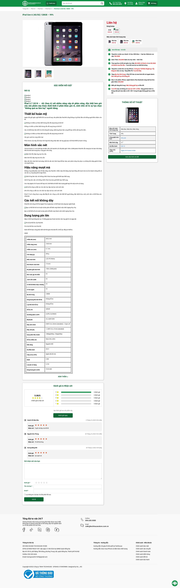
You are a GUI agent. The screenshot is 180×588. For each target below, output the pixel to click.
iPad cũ (33, 9)
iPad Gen (40, 9)
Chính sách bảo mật (142, 546)
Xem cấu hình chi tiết (132, 157)
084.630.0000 (90, 520)
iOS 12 (123, 146)
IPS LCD (123, 138)
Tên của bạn (28, 486)
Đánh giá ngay (63, 415)
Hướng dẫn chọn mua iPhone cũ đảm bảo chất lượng (110, 549)
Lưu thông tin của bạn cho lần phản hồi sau (38, 494)
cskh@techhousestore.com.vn (97, 526)
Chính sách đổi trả (142, 557)
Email (26, 490)
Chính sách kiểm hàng (143, 554)
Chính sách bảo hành (142, 559)
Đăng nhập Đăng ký (141, 3)
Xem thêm (62, 377)
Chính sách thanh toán (143, 551)
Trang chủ (25, 9)
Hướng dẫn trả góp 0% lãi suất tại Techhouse (107, 546)
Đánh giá (27, 482)
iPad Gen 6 (48, 9)
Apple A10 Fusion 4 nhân (128, 150)
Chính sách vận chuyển (143, 549)
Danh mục (52, 3)
